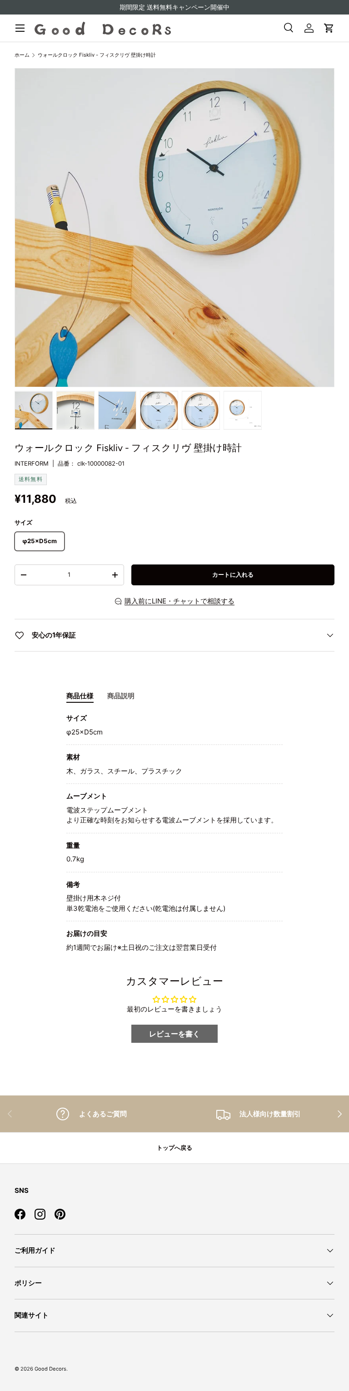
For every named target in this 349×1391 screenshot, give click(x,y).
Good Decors (50, 1369)
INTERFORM (32, 463)
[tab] (80, 696)
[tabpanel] (174, 833)
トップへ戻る (174, 1147)
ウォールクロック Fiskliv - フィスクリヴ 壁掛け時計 (97, 55)
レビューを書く (174, 1033)
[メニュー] (20, 28)
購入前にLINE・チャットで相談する (179, 601)
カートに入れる (233, 574)
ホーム (22, 55)
